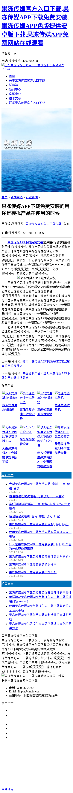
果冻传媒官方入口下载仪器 (43, 223)
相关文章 (7, 583)
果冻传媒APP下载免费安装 (25, 242)
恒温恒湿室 (59, 765)
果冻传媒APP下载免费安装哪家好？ (39, 710)
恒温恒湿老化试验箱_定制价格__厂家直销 (36, 496)
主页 (4, 197)
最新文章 (7, 475)
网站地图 (42, 777)
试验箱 (13, 85)
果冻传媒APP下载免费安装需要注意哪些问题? (39, 556)
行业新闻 (32, 197)
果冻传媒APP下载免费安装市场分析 (33, 572)
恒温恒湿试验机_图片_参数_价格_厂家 (34, 516)
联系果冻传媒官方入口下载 (27, 102)
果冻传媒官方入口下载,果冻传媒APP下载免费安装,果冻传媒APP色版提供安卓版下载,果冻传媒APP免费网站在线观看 (35, 25)
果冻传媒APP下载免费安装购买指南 (33, 564)
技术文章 (15, 98)
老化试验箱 (42, 765)
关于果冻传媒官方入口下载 (27, 80)
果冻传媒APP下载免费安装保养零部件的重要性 (40, 592)
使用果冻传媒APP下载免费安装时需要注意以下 (40, 724)
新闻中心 (15, 89)
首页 (12, 76)
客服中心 (15, 94)
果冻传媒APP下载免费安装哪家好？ (39, 524)
